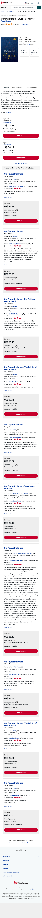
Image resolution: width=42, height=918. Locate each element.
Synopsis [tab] (6, 87)
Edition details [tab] (32, 87)
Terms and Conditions (30, 890)
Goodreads (25, 24)
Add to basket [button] (21, 136)
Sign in (33, 3)
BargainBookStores (15, 501)
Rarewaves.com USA (15, 560)
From (24, 52)
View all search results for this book (21, 843)
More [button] (9, 112)
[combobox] (24, 7)
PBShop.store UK (14, 674)
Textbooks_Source (15, 244)
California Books (14, 795)
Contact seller (8, 197)
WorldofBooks (13, 314)
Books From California (16, 186)
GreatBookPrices (14, 382)
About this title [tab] (17, 87)
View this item (7, 122)
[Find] (39, 7)
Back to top (21, 850)
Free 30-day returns (21, 163)
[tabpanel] (20, 102)
